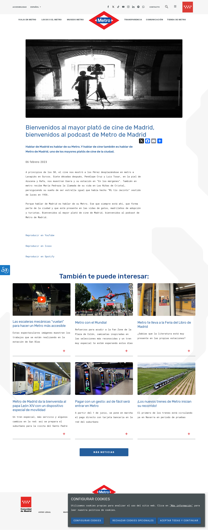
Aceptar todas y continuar (179, 520)
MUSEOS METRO (75, 19)
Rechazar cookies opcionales (133, 520)
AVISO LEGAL (45, 512)
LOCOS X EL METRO (52, 19)
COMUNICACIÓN (154, 19)
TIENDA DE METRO (176, 19)
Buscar (168, 8)
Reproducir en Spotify (40, 256)
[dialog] (136, 510)
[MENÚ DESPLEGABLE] (173, 7)
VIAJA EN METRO (27, 19)
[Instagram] (128, 5)
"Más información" (181, 505)
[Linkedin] (133, 5)
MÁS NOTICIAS (104, 452)
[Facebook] (108, 5)
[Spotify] (138, 5)
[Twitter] (113, 5)
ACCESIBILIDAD (20, 7)
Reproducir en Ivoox (39, 245)
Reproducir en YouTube (40, 235)
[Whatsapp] (143, 5)
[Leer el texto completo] (64, 351)
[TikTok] (118, 5)
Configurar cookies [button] (87, 520)
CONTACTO (155, 7)
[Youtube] (123, 5)
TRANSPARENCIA (133, 19)
